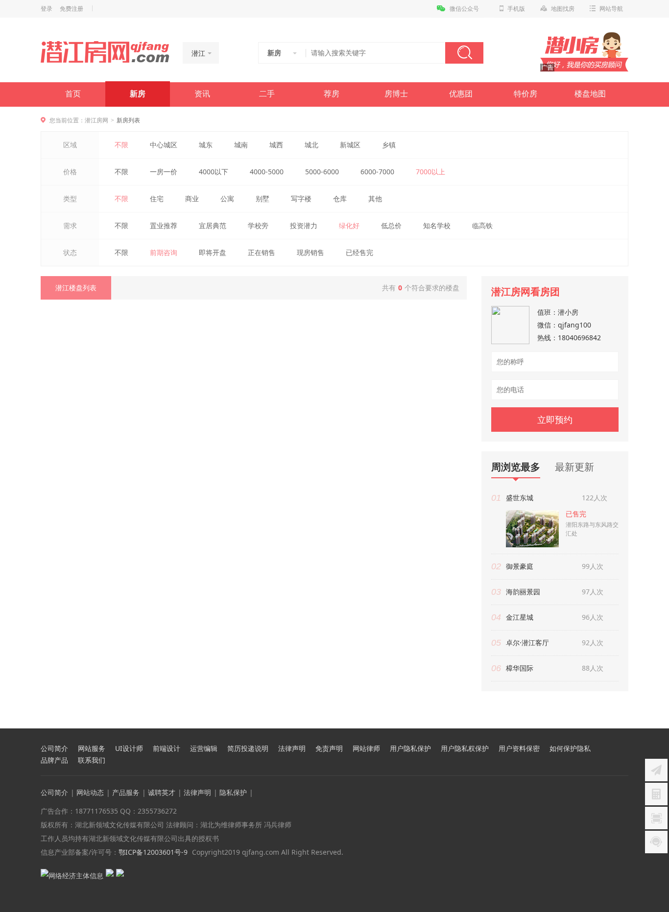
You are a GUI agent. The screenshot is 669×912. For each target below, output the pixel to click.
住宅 (157, 198)
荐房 (331, 94)
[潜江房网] (105, 52)
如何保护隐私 (570, 748)
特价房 (525, 94)
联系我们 (91, 760)
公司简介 (54, 748)
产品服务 (126, 792)
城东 (206, 144)
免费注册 (71, 8)
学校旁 (258, 225)
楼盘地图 (590, 94)
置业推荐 (163, 225)
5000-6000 (322, 171)
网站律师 (366, 748)
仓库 (340, 198)
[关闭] (661, 719)
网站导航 (611, 8)
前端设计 (166, 748)
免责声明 (329, 748)
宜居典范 (212, 225)
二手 (267, 94)
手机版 (516, 8)
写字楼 (301, 198)
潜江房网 (96, 120)
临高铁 (482, 225)
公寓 (227, 198)
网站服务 (91, 748)
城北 (311, 144)
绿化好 (349, 225)
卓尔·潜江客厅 (527, 642)
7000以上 (430, 171)
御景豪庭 (519, 566)
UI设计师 (129, 748)
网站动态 (90, 792)
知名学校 (437, 225)
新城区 (350, 144)
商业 (192, 198)
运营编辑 (203, 748)
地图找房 (562, 8)
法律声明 (292, 748)
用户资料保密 (519, 748)
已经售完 (359, 252)
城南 (241, 144)
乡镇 (389, 144)
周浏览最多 (515, 467)
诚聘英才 (161, 792)
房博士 (396, 94)
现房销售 (310, 252)
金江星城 (519, 617)
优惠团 (461, 94)
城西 (276, 144)
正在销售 (261, 252)
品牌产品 (54, 760)
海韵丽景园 (523, 591)
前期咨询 (163, 252)
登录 (46, 8)
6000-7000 (377, 171)
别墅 (262, 198)
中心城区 (163, 144)
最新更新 (574, 466)
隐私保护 (233, 792)
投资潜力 (303, 225)
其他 (375, 198)
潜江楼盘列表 (75, 287)
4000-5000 (267, 171)
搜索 (464, 53)
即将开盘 (212, 252)
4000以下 (213, 171)
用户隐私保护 (410, 748)
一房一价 (163, 171)
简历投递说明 (247, 748)
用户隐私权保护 (465, 748)
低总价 (391, 225)
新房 (137, 94)
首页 (73, 94)
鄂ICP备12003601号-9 (153, 852)
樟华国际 (519, 668)
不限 (121, 144)
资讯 (202, 94)
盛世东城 (519, 497)
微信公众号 (464, 8)
